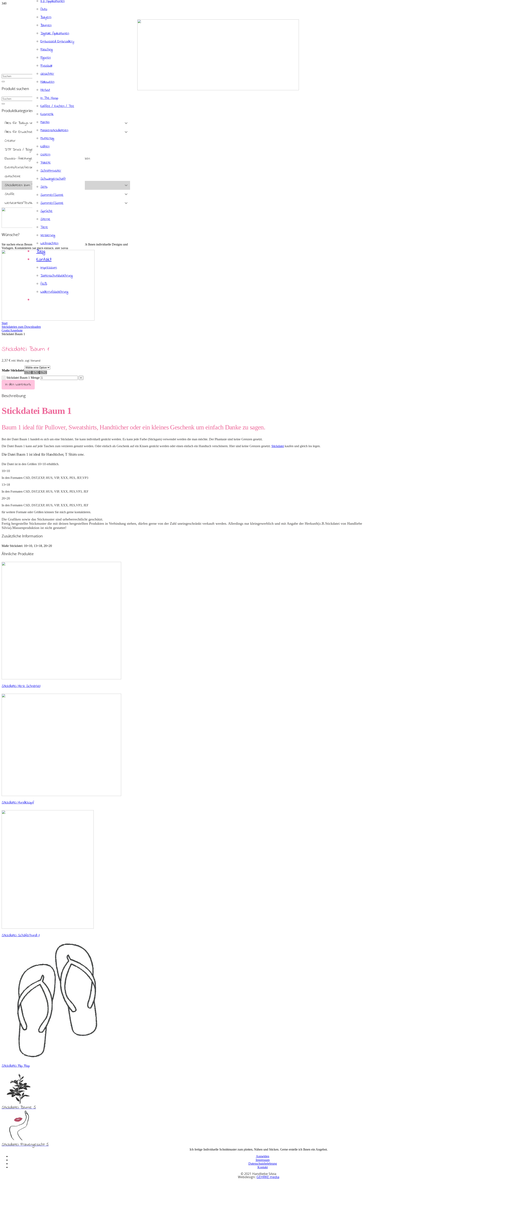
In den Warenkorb (18, 384)
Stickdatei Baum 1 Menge (23, 377)
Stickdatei (277, 446)
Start (4, 323)
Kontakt (262, 1167)
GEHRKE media (267, 1177)
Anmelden (262, 1156)
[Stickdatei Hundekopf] (61, 795)
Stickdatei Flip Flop (16, 1066)
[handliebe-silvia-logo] (218, 89)
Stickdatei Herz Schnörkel (21, 686)
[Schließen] (3, 81)
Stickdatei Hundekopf (18, 802)
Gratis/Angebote (12, 330)
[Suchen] (3, 103)
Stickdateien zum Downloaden (21, 326)
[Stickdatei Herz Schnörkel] (61, 678)
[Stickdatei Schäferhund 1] (48, 927)
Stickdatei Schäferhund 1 (21, 935)
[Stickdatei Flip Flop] (57, 1058)
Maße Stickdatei (13, 370)
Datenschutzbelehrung (262, 1163)
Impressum (263, 1160)
